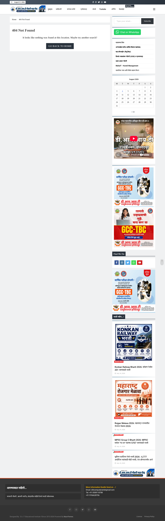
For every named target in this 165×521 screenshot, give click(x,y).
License (139, 517)
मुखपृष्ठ (50, 9)
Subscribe (147, 21)
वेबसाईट (123, 8)
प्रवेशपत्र (84, 9)
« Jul (133, 112)
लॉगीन (114, 9)
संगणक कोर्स (71, 9)
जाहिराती (59, 9)
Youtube (102, 9)
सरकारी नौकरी (119, 361)
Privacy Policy (149, 517)
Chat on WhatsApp (129, 32)
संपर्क (94, 9)
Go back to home (60, 46)
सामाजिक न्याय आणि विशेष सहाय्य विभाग (127, 70)
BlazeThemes (68, 517)
